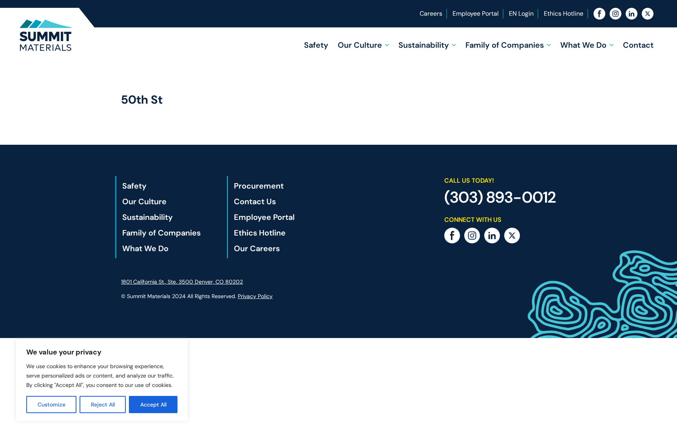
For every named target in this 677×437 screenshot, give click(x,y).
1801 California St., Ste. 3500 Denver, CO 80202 (182, 281)
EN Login (521, 13)
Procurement (259, 186)
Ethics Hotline (563, 13)
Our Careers (257, 248)
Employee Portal (476, 13)
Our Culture (360, 45)
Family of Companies (504, 45)
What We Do (583, 45)
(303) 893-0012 (500, 197)
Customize (51, 404)
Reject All (103, 404)
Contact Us (255, 201)
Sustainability (423, 45)
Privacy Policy (255, 296)
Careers (431, 13)
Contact (638, 45)
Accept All (153, 404)
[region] (102, 380)
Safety (316, 45)
